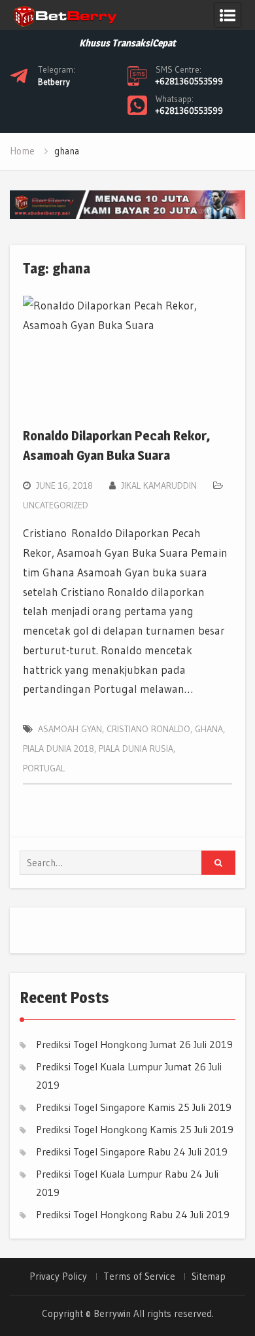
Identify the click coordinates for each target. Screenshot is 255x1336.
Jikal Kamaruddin (159, 485)
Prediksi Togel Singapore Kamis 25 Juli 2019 (133, 1107)
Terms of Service (139, 1276)
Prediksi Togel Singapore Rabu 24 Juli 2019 (132, 1151)
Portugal (44, 768)
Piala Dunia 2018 (58, 748)
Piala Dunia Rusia (136, 748)
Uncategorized (55, 505)
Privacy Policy (58, 1276)
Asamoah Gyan (70, 729)
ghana (209, 729)
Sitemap (209, 1276)
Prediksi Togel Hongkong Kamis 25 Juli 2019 (134, 1129)
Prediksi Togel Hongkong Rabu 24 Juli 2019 (133, 1214)
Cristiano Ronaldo (148, 729)
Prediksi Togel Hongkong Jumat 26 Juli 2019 (134, 1044)
